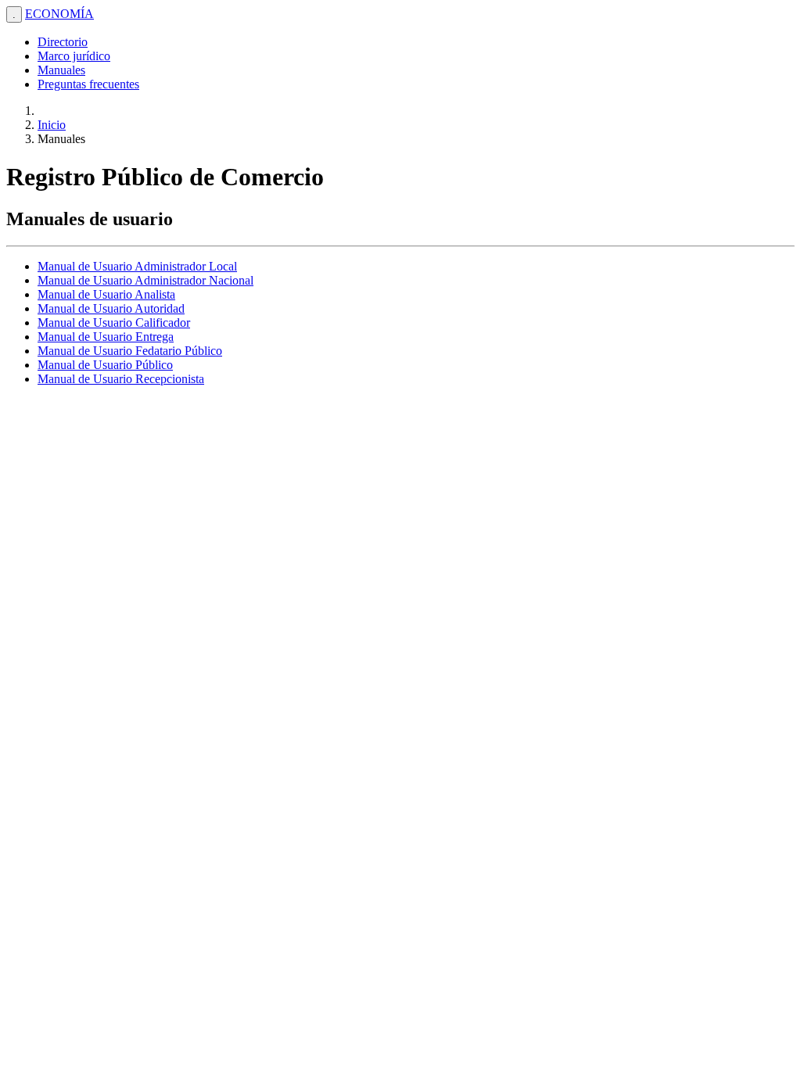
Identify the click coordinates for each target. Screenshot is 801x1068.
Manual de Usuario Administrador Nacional (145, 280)
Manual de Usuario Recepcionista (121, 378)
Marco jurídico (74, 56)
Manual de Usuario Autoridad (111, 308)
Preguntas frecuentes (88, 84)
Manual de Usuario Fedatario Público (130, 350)
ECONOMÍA (59, 13)
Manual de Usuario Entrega (106, 336)
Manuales (61, 70)
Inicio (52, 124)
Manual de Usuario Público (105, 364)
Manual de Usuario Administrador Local (137, 266)
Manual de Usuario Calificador (114, 322)
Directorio (63, 41)
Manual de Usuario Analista (106, 294)
